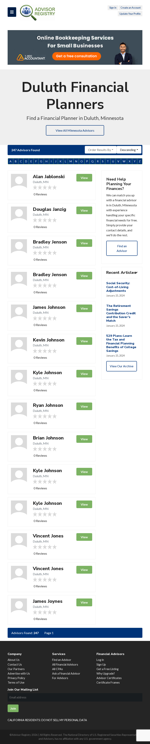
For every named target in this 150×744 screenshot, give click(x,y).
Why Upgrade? (105, 673)
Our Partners (16, 669)
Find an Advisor (122, 248)
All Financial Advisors (65, 664)
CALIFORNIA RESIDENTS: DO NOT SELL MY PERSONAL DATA (47, 720)
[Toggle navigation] (12, 12)
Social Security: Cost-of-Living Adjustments (118, 287)
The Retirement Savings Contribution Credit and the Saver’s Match (121, 313)
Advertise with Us (19, 673)
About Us (14, 659)
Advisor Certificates (109, 678)
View (84, 178)
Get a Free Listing (107, 669)
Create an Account (131, 7)
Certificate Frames (108, 682)
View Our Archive (121, 366)
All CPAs (57, 669)
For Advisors (60, 678)
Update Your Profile (130, 13)
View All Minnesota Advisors (75, 130)
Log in (100, 659)
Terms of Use (16, 682)
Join (13, 708)
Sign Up (101, 664)
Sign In (112, 7)
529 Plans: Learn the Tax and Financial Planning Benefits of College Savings (121, 343)
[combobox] (101, 150)
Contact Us (15, 664)
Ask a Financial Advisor (66, 673)
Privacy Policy (16, 678)
